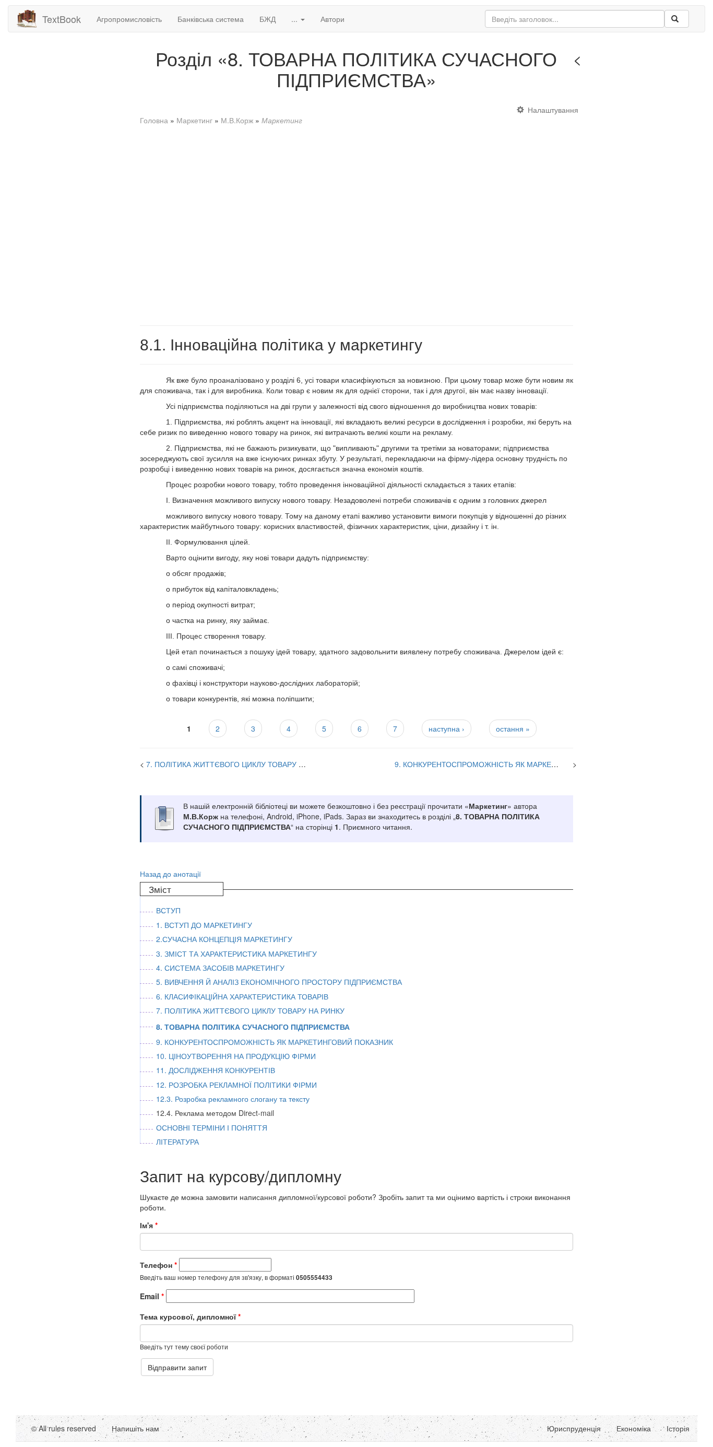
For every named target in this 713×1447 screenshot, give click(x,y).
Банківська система (210, 19)
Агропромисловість (129, 19)
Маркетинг (194, 120)
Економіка (633, 1428)
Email (152, 1296)
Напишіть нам (135, 1428)
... (295, 19)
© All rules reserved (63, 1428)
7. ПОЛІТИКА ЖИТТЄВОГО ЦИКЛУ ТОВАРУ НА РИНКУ (240, 764)
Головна (154, 120)
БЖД (267, 19)
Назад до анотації (170, 873)
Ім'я (149, 1225)
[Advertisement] (357, 220)
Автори (332, 19)
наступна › (447, 728)
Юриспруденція (574, 1428)
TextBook (61, 19)
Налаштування (553, 109)
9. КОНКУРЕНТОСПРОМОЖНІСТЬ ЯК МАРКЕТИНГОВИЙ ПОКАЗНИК (513, 764)
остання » (513, 728)
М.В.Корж (237, 120)
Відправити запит (177, 1367)
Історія (678, 1428)
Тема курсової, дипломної (190, 1316)
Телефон (158, 1265)
